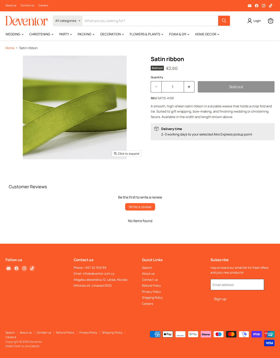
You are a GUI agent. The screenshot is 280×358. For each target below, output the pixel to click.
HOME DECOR (206, 34)
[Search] (224, 21)
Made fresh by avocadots (22, 346)
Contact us (27, 5)
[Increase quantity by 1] (189, 86)
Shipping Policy (152, 297)
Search (147, 268)
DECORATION (110, 34)
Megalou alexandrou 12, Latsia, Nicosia (100, 279)
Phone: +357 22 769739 (90, 268)
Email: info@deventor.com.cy (94, 273)
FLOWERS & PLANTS (145, 34)
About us (10, 5)
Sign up (220, 298)
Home (9, 48)
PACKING (85, 34)
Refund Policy (151, 285)
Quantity (157, 77)
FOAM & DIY (178, 34)
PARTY (64, 34)
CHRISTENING (40, 34)
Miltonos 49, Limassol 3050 (93, 285)
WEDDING (13, 34)
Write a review (140, 206)
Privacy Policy (151, 291)
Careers (43, 5)
